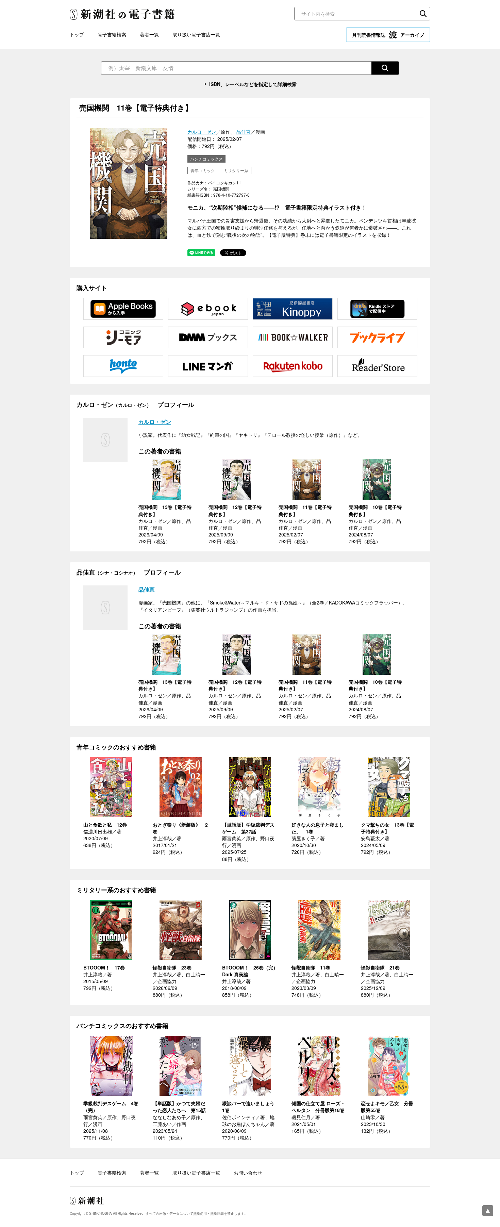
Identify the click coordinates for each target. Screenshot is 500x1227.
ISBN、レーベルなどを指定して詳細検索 (253, 84)
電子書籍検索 (112, 34)
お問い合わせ (248, 1172)
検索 (423, 13)
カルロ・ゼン (201, 131)
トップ (77, 34)
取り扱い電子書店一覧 (196, 34)
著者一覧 (149, 34)
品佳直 (243, 131)
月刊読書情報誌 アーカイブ (388, 34)
